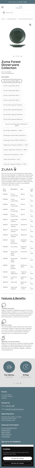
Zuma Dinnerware (11, 19)
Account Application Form (9, 428)
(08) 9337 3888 (10, 406)
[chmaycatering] (19, 7)
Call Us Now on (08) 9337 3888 (17, 2)
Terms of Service (6, 434)
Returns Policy (5, 432)
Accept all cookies (17, 458)
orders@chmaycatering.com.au (14, 409)
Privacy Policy (5, 436)
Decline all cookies (17, 463)
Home (2, 19)
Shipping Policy (5, 430)
